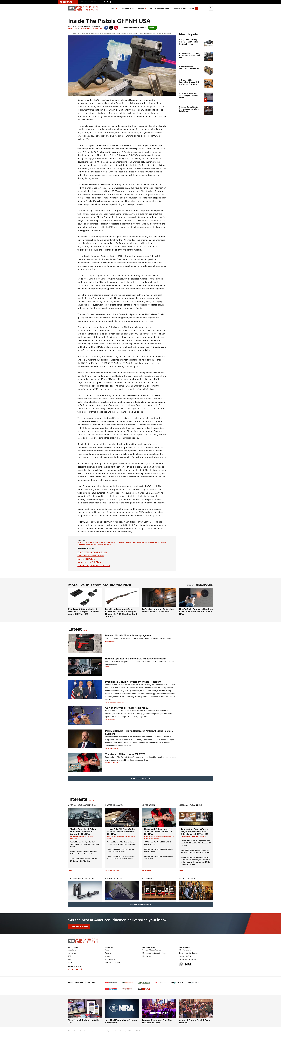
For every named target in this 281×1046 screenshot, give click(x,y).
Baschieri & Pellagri (77, 836)
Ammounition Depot (188, 837)
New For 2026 (127, 8)
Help (69, 959)
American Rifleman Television (82, 805)
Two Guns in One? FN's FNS (90, 555)
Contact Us (72, 953)
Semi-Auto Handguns (94, 28)
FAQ (69, 956)
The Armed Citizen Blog (162, 836)
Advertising (72, 950)
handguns (81, 545)
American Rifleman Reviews (81, 878)
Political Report (115, 748)
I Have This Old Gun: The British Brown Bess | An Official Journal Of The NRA (120, 857)
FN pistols (140, 543)
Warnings (107, 1031)
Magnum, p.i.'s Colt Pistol (89, 562)
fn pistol (122, 543)
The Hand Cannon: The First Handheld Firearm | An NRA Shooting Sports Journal (121, 843)
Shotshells (89, 836)
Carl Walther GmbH (114, 836)
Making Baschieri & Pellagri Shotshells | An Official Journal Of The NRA (83, 832)
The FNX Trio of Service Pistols (92, 552)
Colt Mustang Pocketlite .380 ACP (93, 565)
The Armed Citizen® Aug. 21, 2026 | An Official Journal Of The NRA (158, 832)
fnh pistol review (151, 543)
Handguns (82, 28)
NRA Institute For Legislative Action (154, 953)
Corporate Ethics (95, 1031)
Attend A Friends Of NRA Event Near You (195, 1021)
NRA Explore (146, 956)
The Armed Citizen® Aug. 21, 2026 (125, 754)
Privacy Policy (72, 1031)
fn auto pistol (98, 543)
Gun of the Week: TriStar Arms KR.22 (127, 708)
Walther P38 (125, 836)
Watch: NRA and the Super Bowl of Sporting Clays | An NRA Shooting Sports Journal (84, 844)
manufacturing (91, 545)
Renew (87, 2)
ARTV (70, 871)
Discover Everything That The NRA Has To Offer (157, 1021)
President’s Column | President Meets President (133, 682)
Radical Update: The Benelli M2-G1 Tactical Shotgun (135, 659)
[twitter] (111, 26)
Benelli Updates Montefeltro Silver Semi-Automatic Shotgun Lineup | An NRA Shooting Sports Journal (121, 613)
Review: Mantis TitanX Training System (128, 635)
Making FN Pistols (86, 559)
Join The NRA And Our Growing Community (121, 1021)
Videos (107, 956)
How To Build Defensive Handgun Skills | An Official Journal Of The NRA (196, 612)
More (85, 630)
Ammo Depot (199, 837)
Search (70, 962)
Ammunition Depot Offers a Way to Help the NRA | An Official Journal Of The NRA (194, 832)
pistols (100, 545)
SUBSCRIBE (79, 926)
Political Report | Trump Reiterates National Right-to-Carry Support (139, 732)
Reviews (140, 8)
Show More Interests (152, 904)
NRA (206, 837)
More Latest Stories (149, 778)
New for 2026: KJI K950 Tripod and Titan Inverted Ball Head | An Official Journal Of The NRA (196, 843)
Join (81, 2)
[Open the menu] (197, 8)
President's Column (117, 702)
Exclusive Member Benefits (188, 953)
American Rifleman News (190, 805)
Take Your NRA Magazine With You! (83, 1021)
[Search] (211, 8)
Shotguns (73, 838)
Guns (111, 667)
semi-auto (107, 545)
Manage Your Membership (188, 959)
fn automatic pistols (111, 543)
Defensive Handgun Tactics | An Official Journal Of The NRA (158, 610)
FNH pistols (162, 543)
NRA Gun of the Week (159, 8)
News (113, 8)
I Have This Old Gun (114, 805)
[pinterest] (116, 26)
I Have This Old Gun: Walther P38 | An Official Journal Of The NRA (83, 860)
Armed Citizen (179, 8)
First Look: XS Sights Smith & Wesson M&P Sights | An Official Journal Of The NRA (84, 612)
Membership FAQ (185, 956)
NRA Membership (185, 950)
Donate (93, 2)
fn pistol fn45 (131, 543)
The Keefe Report (187, 878)
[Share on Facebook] (106, 26)
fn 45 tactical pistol (84, 543)
